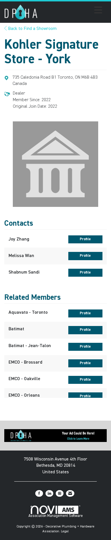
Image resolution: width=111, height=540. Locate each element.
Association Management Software (55, 516)
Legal (65, 531)
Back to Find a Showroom (32, 29)
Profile (85, 239)
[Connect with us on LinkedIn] (49, 493)
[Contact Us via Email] (70, 493)
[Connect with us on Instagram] (59, 493)
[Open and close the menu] (71, 11)
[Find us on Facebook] (39, 493)
